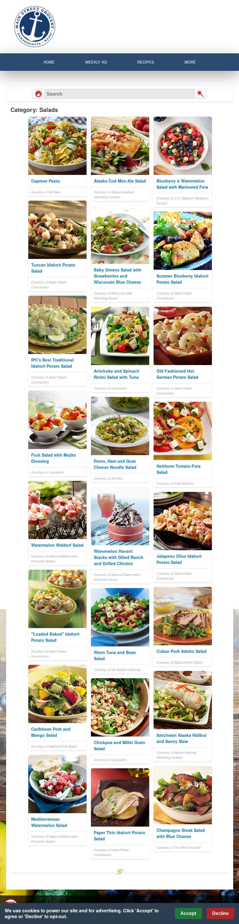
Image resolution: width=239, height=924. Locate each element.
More (190, 62)
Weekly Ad (96, 62)
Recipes (145, 62)
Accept (188, 913)
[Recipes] (38, 94)
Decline (220, 913)
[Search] (200, 94)
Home (49, 62)
